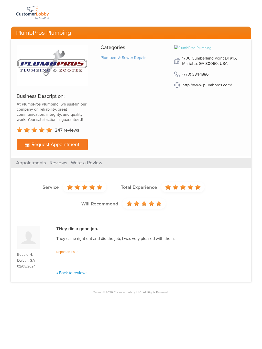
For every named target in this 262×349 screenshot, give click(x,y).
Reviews (58, 163)
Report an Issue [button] (67, 252)
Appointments (31, 163)
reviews (67, 130)
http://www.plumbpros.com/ (207, 85)
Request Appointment (55, 145)
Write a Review (86, 163)
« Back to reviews (71, 272)
